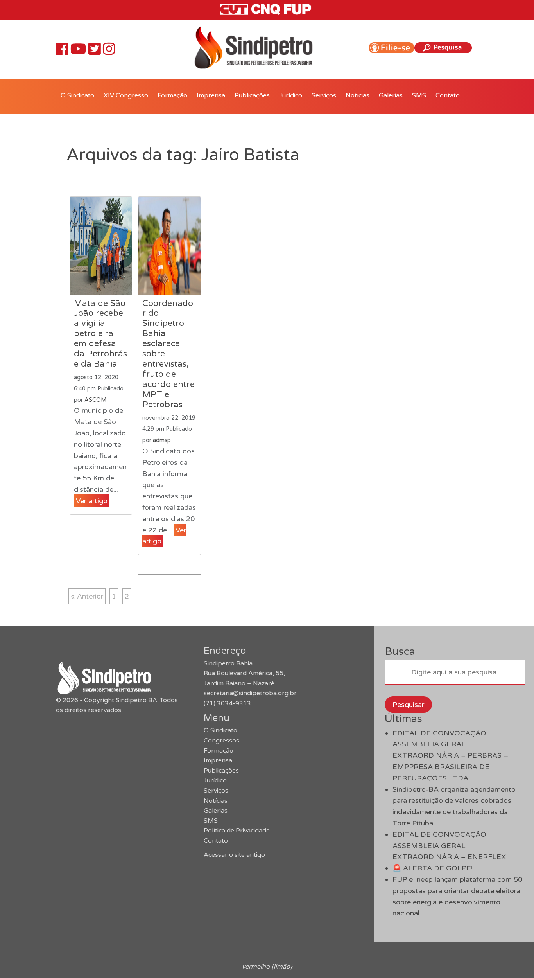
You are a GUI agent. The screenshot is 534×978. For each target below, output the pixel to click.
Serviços (324, 95)
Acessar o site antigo (234, 855)
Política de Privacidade (237, 830)
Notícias (357, 95)
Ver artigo (92, 500)
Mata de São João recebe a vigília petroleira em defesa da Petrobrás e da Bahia (100, 333)
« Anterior (87, 596)
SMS (419, 95)
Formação (172, 95)
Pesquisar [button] (408, 704)
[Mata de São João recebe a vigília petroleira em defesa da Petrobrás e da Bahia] (101, 246)
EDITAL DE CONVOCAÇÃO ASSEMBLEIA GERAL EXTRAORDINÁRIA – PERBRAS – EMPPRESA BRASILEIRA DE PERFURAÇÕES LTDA (450, 755)
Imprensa (211, 95)
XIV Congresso (126, 95)
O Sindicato (77, 95)
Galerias (391, 95)
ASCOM (95, 400)
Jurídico (290, 95)
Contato (447, 95)
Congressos (221, 740)
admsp (162, 440)
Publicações (252, 95)
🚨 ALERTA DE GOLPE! (432, 868)
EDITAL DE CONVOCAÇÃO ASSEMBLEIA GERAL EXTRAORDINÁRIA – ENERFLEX (449, 845)
